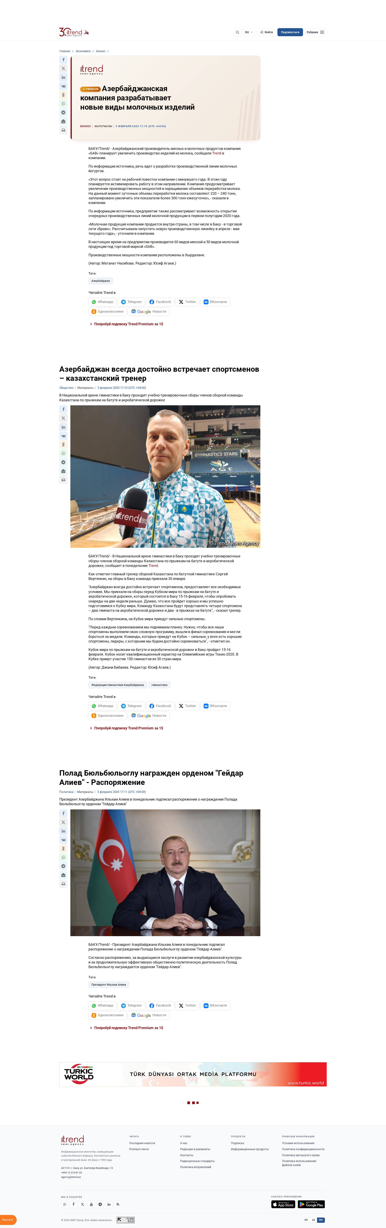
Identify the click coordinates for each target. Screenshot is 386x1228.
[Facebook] (73, 1204)
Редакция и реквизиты (195, 1149)
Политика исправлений (195, 1167)
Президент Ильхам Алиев (108, 984)
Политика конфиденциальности (303, 1149)
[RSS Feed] (117, 1204)
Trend (216, 153)
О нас (183, 1143)
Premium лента (139, 1149)
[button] (63, 60)
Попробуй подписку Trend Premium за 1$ (128, 324)
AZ (313, 1220)
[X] (82, 1204)
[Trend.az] (74, 32)
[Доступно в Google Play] (311, 1204)
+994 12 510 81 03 (71, 1172)
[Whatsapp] (64, 1204)
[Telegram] (100, 1204)
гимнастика (159, 685)
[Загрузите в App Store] (283, 1204)
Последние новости (142, 1143)
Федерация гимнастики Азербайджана (117, 685)
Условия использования (298, 1143)
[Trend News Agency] (72, 1140)
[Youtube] (91, 1204)
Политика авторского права (301, 1155)
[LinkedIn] (109, 1204)
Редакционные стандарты (197, 1161)
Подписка (237, 1143)
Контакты (186, 1155)
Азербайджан (100, 280)
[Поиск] (237, 32)
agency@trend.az (71, 1177)
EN (306, 1220)
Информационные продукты (250, 1149)
